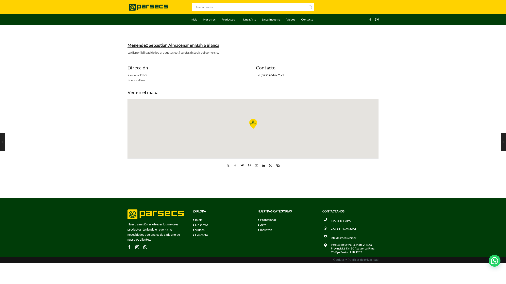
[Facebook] (370, 20)
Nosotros (209, 19)
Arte (263, 225)
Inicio (194, 19)
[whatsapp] (270, 165)
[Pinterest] (249, 165)
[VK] (242, 165)
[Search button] (310, 7)
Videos (290, 19)
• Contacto (200, 235)
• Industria (265, 230)
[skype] (277, 165)
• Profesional (267, 219)
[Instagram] (377, 20)
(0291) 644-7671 (272, 75)
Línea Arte (249, 19)
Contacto (307, 19)
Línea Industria (271, 19)
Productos (228, 19)
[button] (494, 261)
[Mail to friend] (256, 165)
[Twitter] (229, 165)
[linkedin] (263, 165)
